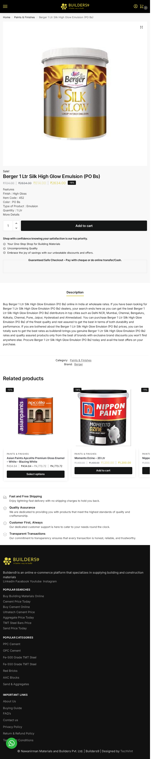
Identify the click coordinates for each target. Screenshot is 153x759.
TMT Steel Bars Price (17, 623)
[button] (142, 7)
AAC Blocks (11, 677)
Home (6, 17)
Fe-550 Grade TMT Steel (19, 664)
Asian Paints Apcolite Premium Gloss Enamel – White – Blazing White (36, 459)
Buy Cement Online (16, 607)
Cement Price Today (16, 601)
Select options (35, 474)
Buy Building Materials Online (23, 596)
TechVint (126, 751)
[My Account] (135, 6)
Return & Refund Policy (18, 733)
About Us (9, 701)
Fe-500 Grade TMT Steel (19, 657)
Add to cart (84, 226)
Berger (78, 364)
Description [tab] (75, 292)
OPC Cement (12, 650)
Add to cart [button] (103, 470)
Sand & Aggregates (16, 684)
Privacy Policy (12, 727)
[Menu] (9, 7)
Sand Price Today (15, 628)
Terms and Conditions (18, 740)
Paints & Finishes (24, 17)
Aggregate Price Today (18, 617)
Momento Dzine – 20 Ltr (90, 458)
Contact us (10, 720)
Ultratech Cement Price (19, 612)
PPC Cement (11, 644)
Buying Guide (12, 708)
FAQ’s (7, 713)
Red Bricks (10, 671)
